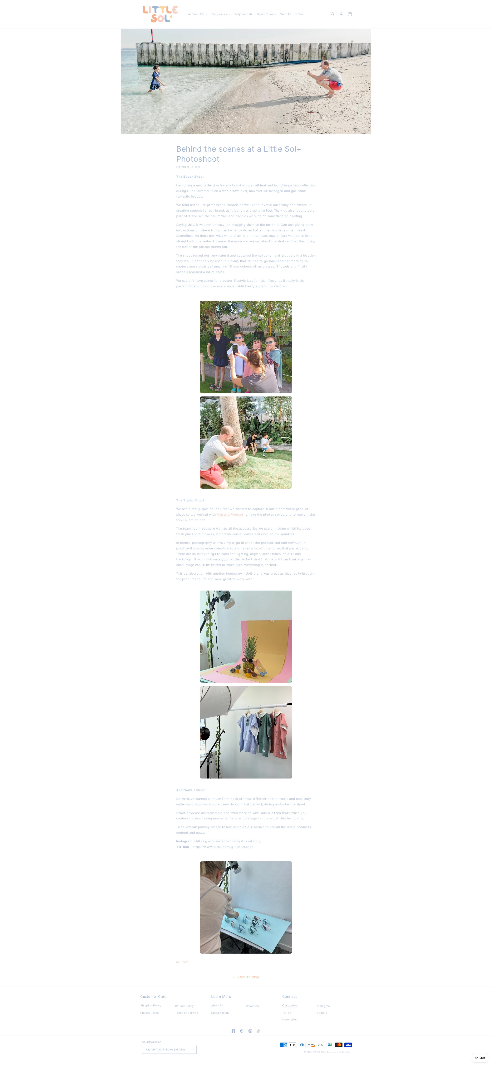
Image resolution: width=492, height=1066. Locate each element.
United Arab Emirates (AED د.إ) (165, 1049)
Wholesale (253, 1006)
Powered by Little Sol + (339, 1052)
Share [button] (185, 962)
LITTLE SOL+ (320, 1052)
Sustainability (220, 1012)
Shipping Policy (150, 1005)
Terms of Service (186, 1012)
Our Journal (290, 1005)
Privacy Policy (150, 1012)
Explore (322, 1012)
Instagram (324, 1006)
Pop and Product (230, 514)
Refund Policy (184, 1006)
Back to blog (248, 977)
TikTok (286, 1012)
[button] (197, 14)
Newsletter (289, 1019)
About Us (217, 1005)
